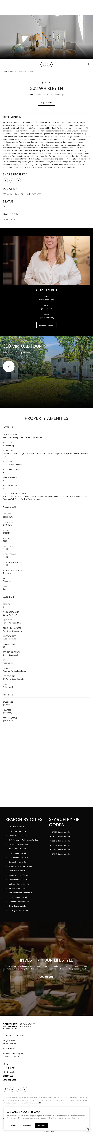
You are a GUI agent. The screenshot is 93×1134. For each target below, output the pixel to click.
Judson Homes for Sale (18, 853)
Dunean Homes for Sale (18, 862)
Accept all (41, 1125)
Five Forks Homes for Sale (19, 901)
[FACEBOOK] (5, 1089)
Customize (27, 1125)
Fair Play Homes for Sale (18, 910)
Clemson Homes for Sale (18, 844)
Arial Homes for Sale (17, 827)
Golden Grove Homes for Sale (20, 866)
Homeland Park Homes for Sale (21, 893)
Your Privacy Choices (46, 1131)
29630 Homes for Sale (61, 849)
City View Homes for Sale (18, 857)
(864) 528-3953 (47, 309)
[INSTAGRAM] (11, 1089)
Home (5, 1064)
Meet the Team (9, 1068)
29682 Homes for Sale (61, 845)
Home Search (9, 1072)
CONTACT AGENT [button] (46, 325)
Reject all (13, 1125)
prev (43, 64)
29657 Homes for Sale (61, 836)
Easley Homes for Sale (17, 831)
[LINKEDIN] (18, 1089)
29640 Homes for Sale (61, 841)
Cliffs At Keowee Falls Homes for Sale (23, 840)
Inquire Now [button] (46, 102)
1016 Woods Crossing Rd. (13, 1053)
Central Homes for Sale (18, 835)
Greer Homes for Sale (17, 906)
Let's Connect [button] (46, 977)
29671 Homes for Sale (61, 832)
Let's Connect (9, 1080)
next (50, 64)
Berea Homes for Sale (17, 849)
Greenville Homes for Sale (19, 875)
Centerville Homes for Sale (19, 879)
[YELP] (25, 1089)
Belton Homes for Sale (18, 888)
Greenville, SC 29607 (11, 1056)
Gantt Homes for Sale (17, 871)
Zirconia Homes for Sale (18, 897)
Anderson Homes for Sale (19, 884)
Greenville (8, 1076)
